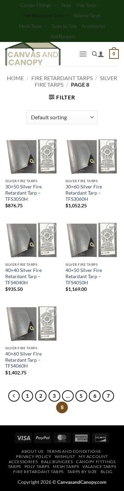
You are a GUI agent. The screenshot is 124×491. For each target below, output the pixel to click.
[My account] (100, 54)
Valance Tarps (87, 15)
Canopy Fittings (35, 5)
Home (15, 78)
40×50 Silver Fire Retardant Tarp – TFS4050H (83, 276)
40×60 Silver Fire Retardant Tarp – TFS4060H (23, 360)
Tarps (66, 5)
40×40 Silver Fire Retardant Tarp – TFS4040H (23, 276)
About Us (32, 451)
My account (93, 456)
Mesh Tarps (30, 26)
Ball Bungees (63, 36)
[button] (83, 53)
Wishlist (65, 456)
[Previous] (14, 396)
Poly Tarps (86, 5)
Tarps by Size (64, 26)
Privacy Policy (34, 456)
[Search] (94, 54)
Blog (107, 471)
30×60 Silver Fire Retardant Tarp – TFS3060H (83, 192)
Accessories (93, 26)
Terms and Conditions (74, 451)
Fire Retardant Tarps (43, 15)
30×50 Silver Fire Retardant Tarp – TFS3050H (23, 192)
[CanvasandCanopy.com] (39, 54)
